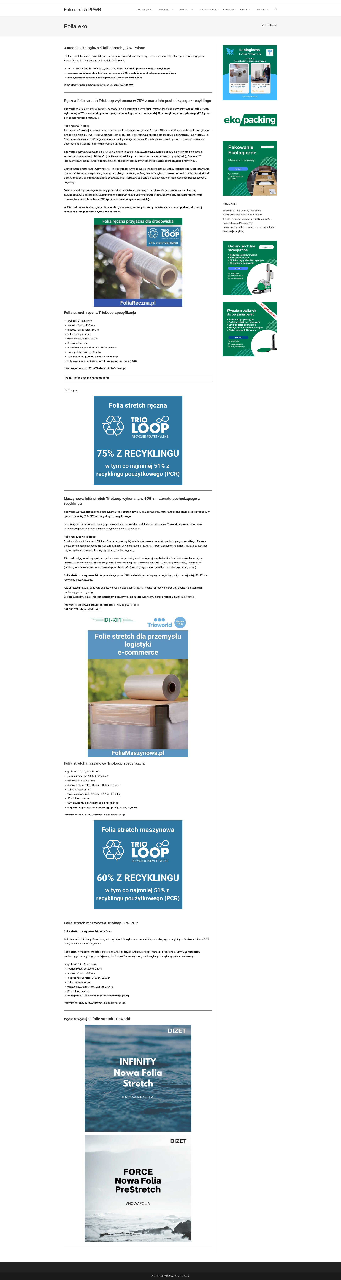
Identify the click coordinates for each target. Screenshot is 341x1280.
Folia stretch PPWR (82, 9)
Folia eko (272, 25)
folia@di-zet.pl (105, 84)
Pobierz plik (70, 390)
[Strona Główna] (263, 25)
